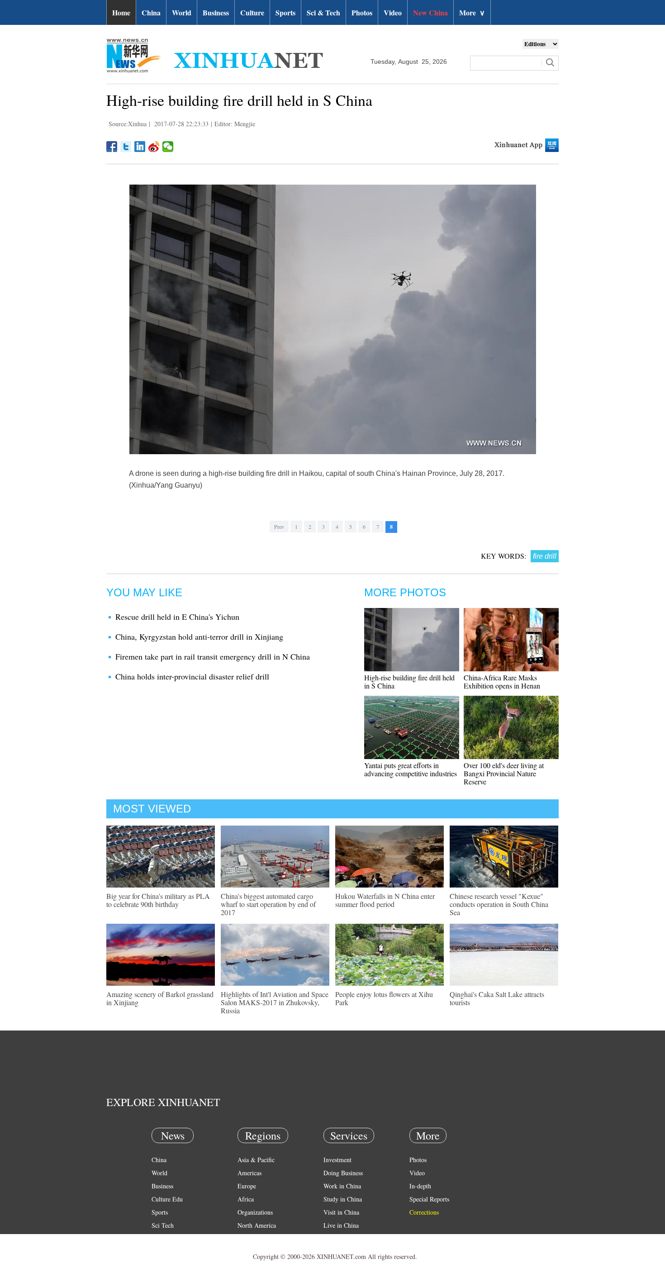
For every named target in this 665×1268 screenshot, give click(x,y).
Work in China (342, 1186)
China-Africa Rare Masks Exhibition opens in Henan (502, 681)
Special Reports (429, 1199)
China (151, 12)
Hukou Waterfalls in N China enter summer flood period (385, 900)
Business (216, 12)
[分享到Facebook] (112, 146)
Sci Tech (163, 1225)
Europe (247, 1186)
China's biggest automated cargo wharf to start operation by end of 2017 (268, 904)
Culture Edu (167, 1199)
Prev (279, 526)
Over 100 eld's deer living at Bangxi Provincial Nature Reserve (504, 773)
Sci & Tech (323, 12)
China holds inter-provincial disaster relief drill (192, 676)
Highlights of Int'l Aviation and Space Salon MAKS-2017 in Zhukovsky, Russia (274, 1002)
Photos (362, 12)
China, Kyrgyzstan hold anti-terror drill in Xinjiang (199, 636)
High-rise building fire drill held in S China (409, 681)
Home (121, 12)
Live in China (341, 1225)
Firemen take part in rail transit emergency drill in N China (212, 656)
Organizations (255, 1212)
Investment (337, 1159)
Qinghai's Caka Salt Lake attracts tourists (497, 998)
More (472, 12)
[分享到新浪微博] (154, 146)
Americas (249, 1172)
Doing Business (343, 1172)
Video (393, 12)
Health (160, 1238)
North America (257, 1225)
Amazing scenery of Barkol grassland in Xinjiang (160, 998)
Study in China (342, 1199)
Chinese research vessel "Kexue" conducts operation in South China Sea (499, 904)
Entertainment (170, 1251)
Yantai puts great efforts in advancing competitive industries (410, 769)
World (181, 12)
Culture (252, 12)
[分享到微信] (168, 146)
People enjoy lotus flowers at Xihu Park (384, 998)
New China (430, 12)
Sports (285, 12)
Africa (246, 1199)
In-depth (420, 1186)
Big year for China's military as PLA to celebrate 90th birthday (158, 900)
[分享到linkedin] (140, 146)
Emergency (337, 1238)
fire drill (544, 556)
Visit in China (341, 1212)
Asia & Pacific (256, 1159)
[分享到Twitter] (126, 146)
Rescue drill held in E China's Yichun (177, 616)
